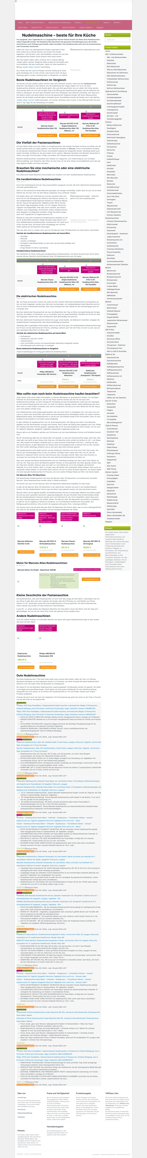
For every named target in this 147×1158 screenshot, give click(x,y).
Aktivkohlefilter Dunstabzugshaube (114, 95)
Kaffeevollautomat (114, 385)
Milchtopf (110, 441)
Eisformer (110, 484)
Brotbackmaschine (114, 277)
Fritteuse (110, 153)
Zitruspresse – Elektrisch (116, 345)
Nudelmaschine (112, 246)
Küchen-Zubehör (85, 27)
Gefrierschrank (112, 82)
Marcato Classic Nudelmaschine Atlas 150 (47, 127)
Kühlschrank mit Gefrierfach (117, 73)
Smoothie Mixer (113, 342)
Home (20, 22)
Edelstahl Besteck (113, 311)
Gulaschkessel (112, 429)
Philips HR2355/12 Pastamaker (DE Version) (46, 373)
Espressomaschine (114, 361)
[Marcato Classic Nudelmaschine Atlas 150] (47, 110)
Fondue (109, 156)
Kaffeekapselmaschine (115, 367)
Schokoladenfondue (114, 193)
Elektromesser (112, 224)
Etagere (110, 410)
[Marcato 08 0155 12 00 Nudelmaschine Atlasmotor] (68, 359)
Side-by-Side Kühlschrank (116, 70)
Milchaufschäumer (114, 388)
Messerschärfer (113, 503)
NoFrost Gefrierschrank (116, 88)
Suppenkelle (111, 326)
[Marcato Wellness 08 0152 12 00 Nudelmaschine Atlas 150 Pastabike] (90, 111)
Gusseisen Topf (112, 432)
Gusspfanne (111, 435)
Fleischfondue (112, 141)
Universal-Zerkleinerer (115, 249)
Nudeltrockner (112, 500)
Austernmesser (112, 305)
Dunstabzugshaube (114, 100)
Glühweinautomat (113, 144)
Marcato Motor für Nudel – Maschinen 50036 (37, 570)
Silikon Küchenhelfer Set (116, 515)
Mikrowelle (111, 175)
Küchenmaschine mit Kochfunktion (114, 241)
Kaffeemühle (111, 382)
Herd (109, 162)
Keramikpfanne (112, 438)
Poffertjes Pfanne (113, 453)
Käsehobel (111, 491)
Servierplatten (112, 416)
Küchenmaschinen (92, 22)
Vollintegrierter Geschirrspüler (112, 111)
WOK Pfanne (111, 469)
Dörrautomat (112, 147)
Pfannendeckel (112, 450)
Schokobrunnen (113, 190)
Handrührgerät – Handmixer (117, 234)
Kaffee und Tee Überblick (116, 398)
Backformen (111, 271)
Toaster (110, 203)
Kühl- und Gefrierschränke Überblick (116, 58)
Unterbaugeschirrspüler (116, 107)
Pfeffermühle (112, 506)
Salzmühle (111, 509)
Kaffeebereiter (112, 364)
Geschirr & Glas (52, 27)
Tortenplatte (111, 419)
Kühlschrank (111, 63)
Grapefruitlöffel (112, 317)
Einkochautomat (113, 134)
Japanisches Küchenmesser (117, 320)
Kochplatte (111, 172)
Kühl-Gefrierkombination (116, 76)
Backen (107, 22)
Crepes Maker (112, 286)
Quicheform (111, 457)
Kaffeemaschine (113, 373)
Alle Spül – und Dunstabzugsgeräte (114, 117)
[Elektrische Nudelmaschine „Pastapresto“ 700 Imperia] (90, 360)
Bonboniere (111, 404)
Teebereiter (111, 395)
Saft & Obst (22, 27)
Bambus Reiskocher (114, 125)
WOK (108, 463)
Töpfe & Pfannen (68, 27)
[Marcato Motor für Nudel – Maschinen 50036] (27, 581)
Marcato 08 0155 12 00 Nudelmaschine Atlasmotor (68, 373)
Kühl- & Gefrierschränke (35, 22)
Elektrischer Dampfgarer (116, 137)
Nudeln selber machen (31, 67)
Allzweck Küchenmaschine (117, 221)
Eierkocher (111, 150)
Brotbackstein (112, 280)
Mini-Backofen (112, 178)
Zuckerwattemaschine (115, 261)
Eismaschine (111, 227)
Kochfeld (110, 168)
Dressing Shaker (113, 475)
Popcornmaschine (113, 252)
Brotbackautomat (113, 274)
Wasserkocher (112, 206)
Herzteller (110, 413)
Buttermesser (112, 308)
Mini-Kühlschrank (113, 66)
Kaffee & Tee (37, 27)
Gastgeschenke (112, 488)
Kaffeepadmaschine (114, 370)
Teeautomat (111, 391)
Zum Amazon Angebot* (25, 737)
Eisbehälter (111, 481)
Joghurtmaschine (113, 237)
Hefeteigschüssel (113, 289)
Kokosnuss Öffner (113, 339)
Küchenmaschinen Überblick (117, 264)
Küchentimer (111, 494)
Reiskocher (111, 184)
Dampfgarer (111, 128)
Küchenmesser (112, 323)
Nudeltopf (110, 444)
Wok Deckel (111, 466)
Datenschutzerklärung (25, 1113)
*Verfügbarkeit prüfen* (90, 135)
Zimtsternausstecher (114, 299)
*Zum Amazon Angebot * (47, 135)
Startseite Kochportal (123, 1154)
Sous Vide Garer (113, 196)
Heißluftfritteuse (113, 159)
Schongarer (111, 199)
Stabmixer (111, 255)
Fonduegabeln (112, 314)
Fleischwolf (111, 230)
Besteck (117, 22)
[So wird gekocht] (73, 10)
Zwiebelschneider (113, 519)
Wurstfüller (111, 258)
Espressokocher (113, 357)
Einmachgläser (112, 478)
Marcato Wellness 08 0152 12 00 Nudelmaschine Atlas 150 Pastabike (90, 127)
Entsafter (110, 336)
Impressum (21, 1117)
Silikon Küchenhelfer (114, 512)
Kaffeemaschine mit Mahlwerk (114, 377)
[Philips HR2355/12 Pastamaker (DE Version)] (46, 359)
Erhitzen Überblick (114, 215)
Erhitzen (78, 22)
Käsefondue (111, 165)
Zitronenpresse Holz (114, 348)
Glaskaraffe (111, 407)
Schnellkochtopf (113, 187)
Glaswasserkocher (114, 209)
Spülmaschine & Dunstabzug (59, 22)
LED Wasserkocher (114, 212)
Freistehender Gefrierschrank (118, 79)
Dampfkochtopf (113, 131)
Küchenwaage (112, 497)
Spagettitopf (111, 460)
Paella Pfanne (112, 447)
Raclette (110, 181)
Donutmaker (111, 283)
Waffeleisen (111, 295)
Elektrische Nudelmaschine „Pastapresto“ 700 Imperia (90, 373)
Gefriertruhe (111, 85)
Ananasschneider (113, 333)
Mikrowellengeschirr (114, 422)
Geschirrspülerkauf (114, 104)
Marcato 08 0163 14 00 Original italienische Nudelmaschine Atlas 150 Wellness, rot (69, 127)
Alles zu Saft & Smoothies (116, 351)
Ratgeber (99, 27)
